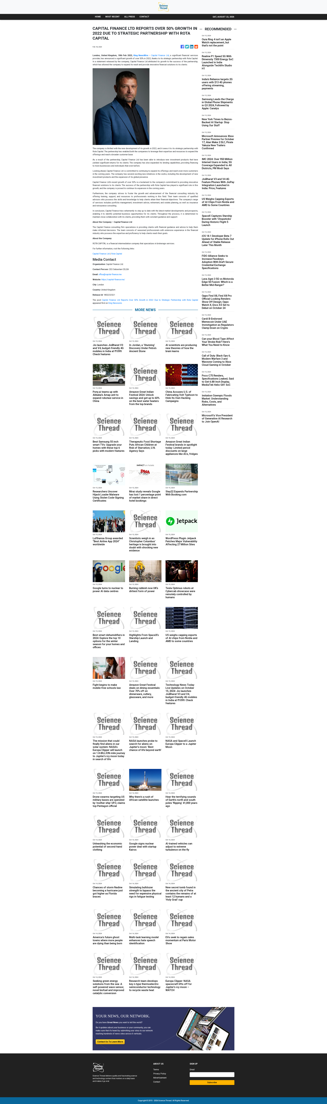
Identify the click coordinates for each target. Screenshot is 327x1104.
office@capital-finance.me (110, 274)
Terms (156, 1069)
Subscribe (212, 1082)
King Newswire (115, 303)
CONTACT (144, 16)
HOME (98, 16)
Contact (156, 1082)
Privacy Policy (159, 1073)
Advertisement (159, 1078)
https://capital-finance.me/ (113, 279)
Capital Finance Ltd (160, 55)
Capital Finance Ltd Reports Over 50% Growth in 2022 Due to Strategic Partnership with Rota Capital (150, 300)
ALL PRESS (129, 16)
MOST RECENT (112, 16)
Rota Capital (116, 254)
